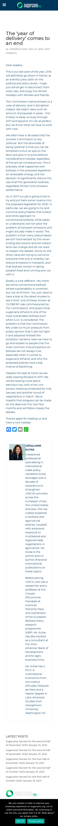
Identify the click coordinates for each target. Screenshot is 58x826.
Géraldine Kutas (18, 49)
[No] (54, 812)
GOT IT (20, 821)
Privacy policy (36, 821)
